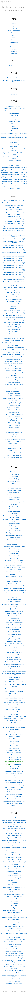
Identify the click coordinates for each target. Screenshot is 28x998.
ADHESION (14, 94)
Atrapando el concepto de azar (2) (14, 370)
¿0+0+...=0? (14, 905)
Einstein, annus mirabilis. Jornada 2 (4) (14, 260)
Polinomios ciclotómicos (14, 441)
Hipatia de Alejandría (14, 981)
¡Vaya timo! (14, 126)
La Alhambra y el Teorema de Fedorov (14, 939)
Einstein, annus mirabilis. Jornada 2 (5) (14, 274)
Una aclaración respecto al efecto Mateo (14, 567)
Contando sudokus (14, 294)
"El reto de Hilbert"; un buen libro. (14, 942)
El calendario (14, 558)
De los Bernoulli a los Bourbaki (14, 560)
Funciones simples (14, 207)
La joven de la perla (14, 609)
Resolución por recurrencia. (14, 794)
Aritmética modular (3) (14, 331)
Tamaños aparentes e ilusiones (14, 613)
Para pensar (14, 40)
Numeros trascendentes (14, 382)
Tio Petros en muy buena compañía (14, 347)
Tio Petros (7, 1)
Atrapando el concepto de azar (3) (14, 373)
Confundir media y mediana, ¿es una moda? (14, 926)
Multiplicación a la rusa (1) (14, 359)
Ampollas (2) (14, 115)
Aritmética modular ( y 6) (14, 327)
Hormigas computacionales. (14, 964)
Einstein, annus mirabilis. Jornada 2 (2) (14, 263)
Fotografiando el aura (14, 405)
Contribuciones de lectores (14, 871)
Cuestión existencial (14, 979)
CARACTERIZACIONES (14, 859)
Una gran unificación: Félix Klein (14, 970)
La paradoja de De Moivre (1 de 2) (14, 223)
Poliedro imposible (14, 474)
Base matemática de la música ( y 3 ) (14, 778)
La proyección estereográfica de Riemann (14, 828)
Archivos (14, 991)
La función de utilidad (14, 712)
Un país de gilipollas (14, 583)
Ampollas (14, 117)
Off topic (14, 49)
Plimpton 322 (14, 745)
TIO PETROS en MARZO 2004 (14, 691)
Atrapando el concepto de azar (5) (14, 368)
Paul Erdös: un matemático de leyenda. (14, 910)
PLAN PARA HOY (14, 714)
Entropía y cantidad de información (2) (14, 315)
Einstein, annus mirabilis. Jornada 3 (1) (14, 270)
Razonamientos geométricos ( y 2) (14, 771)
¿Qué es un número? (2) (14, 759)
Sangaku (14, 743)
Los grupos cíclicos (14, 450)
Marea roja (14, 504)
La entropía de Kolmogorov (14, 948)
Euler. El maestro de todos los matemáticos (14, 590)
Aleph (14, 908)
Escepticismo (14, 46)
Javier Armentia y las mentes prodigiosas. (14, 702)
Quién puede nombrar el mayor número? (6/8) (14, 172)
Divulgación (14, 51)
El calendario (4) (14, 549)
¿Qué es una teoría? (14, 695)
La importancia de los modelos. (14, 689)
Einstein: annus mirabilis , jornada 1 (14, 279)
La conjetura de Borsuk (14, 436)
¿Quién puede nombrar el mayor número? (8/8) (14, 167)
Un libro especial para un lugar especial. (14, 108)
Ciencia (14, 44)
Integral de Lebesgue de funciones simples (14, 202)
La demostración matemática (14, 928)
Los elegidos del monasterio (14, 533)
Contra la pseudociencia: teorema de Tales (14, 604)
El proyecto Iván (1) (14, 425)
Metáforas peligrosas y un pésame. (14, 384)
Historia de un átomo (14, 345)
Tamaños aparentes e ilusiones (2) (14, 611)
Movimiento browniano (14, 481)
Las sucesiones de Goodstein (14, 898)
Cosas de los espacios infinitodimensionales (14, 820)
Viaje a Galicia (14, 308)
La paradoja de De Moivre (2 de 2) (14, 221)
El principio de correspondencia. (14, 855)
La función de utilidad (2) (14, 707)
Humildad (14, 648)
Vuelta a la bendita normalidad (14, 709)
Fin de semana (14, 864)
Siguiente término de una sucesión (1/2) (14, 228)
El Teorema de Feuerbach (14, 659)
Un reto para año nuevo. (14, 460)
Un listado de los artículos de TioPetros (14, 303)
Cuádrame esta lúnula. (14, 400)
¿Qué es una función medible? (14, 209)
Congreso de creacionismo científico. (14, 322)
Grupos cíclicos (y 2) (14, 443)
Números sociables (14, 748)
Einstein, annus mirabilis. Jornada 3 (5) (14, 256)
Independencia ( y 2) (14, 842)
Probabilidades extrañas (14, 944)
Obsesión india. (14, 901)
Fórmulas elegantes (14, 618)
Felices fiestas (14, 472)
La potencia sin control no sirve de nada (14, 389)
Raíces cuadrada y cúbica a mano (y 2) (14, 287)
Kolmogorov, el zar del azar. (14, 750)
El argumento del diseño (14, 301)
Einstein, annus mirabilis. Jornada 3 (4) (14, 258)
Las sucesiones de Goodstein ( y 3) (14, 894)
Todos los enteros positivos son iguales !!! (14, 671)
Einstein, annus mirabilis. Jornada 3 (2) (14, 267)
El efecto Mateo (14, 606)
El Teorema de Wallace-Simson (14, 662)
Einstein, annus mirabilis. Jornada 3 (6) (14, 247)
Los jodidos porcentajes (14, 666)
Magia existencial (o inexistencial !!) (14, 586)
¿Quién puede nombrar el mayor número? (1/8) (14, 183)
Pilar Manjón (14, 476)
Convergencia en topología (14, 488)
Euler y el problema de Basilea (14, 576)
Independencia (14, 844)
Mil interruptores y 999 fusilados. (14, 414)
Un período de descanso (14, 634)
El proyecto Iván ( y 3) (14, 416)
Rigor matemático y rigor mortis (14, 535)
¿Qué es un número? (14, 766)
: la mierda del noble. (14, 764)
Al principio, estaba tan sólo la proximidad (14, 502)
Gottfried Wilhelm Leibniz (14, 599)
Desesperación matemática (14, 725)
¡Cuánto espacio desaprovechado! (14, 698)
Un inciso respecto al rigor (14, 495)
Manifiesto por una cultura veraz (14, 205)
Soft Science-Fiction (14, 615)
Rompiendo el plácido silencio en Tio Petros (14, 186)
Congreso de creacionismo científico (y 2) (14, 320)
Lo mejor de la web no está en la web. (14, 200)
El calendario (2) (14, 556)
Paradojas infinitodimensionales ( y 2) (14, 801)
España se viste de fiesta (14, 78)
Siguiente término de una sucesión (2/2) (14, 226)
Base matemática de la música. (14, 782)
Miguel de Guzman (14, 679)
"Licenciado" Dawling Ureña (14, 572)
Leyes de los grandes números (14, 700)
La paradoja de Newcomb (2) (14, 565)
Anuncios (14, 232)
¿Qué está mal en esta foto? (14, 826)
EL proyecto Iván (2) (14, 423)
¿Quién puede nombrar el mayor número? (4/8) (14, 177)
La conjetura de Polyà (14, 655)
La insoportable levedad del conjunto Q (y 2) (14, 862)
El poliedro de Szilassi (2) (14, 835)
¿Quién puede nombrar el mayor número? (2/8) (14, 181)
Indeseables (14, 53)
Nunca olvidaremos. (14, 165)
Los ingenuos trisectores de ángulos (14, 958)
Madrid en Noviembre (14, 523)
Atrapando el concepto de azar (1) (14, 377)
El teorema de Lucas (14, 868)
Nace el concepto (14, 509)
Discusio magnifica (14, 506)
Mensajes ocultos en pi (14, 946)
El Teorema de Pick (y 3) (14, 407)
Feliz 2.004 (14, 805)
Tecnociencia (14, 128)
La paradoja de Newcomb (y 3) (14, 562)
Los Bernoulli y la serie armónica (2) (14, 588)
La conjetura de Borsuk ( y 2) (14, 432)
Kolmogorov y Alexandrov (14, 931)
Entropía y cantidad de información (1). (14, 317)
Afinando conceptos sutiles (14, 579)
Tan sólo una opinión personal (14, 857)
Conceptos (14, 33)
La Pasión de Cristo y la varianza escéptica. (14, 684)
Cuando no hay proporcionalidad (14, 622)
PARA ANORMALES (14, 632)
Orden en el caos (14, 741)
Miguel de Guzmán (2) (14, 677)
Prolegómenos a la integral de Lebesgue (14, 212)
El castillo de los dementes (14, 693)
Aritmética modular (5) (14, 329)
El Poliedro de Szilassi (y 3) (14, 833)
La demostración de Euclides (14, 160)
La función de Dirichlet (14, 214)
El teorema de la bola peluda (14, 921)
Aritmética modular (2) (14, 333)
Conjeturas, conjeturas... (14, 657)
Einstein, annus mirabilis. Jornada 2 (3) (14, 276)
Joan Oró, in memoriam (14, 595)
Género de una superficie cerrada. (14, 787)
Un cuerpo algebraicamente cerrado (14, 457)
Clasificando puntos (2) (14, 497)
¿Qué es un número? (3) (14, 757)
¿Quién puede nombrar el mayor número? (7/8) (14, 170)
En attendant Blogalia (14, 380)
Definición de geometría (14, 641)
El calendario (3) (14, 551)
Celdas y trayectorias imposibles (14, 752)
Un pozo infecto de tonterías (14, 299)
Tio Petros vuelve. (14, 65)
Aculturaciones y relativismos (14, 627)
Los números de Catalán (14, 539)
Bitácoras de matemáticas (14, 789)
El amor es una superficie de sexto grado (14, 398)
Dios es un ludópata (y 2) (14, 878)
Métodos (14, 37)
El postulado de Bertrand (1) (14, 106)
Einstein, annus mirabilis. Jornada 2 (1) (14, 265)
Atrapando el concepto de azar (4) (14, 366)
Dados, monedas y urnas (14, 792)
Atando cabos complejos (14, 875)
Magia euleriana (14, 574)
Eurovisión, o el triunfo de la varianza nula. (14, 343)
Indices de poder (14, 526)
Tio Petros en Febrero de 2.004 (14, 734)
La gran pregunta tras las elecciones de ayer (14, 716)
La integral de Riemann (14, 216)
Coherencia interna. (14, 163)
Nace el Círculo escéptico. (14, 292)
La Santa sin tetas (14, 629)
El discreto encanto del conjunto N (14, 645)
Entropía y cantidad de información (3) (14, 313)
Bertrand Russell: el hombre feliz (14, 682)
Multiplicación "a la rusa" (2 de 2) (14, 361)
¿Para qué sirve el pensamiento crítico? (14, 439)
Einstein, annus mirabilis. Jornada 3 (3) (14, 250)
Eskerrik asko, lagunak (14, 511)
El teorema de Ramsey (14, 736)
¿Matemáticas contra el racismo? (14, 951)
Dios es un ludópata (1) (14, 880)
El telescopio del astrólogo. (14, 544)
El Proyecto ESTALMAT (14, 542)
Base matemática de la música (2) (14, 780)
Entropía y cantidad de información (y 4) (14, 310)
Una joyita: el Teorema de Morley (14, 955)
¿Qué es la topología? (14, 639)
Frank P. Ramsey (14, 739)
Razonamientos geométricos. (14, 773)
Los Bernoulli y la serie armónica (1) (14, 592)
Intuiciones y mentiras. (14, 915)
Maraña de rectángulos (14, 393)
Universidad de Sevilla (14, 352)
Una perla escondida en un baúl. (14, 643)
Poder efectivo (14, 528)
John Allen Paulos (14, 769)
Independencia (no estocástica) (14, 668)
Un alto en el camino (14, 912)
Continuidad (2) (14, 483)
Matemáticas (14, 42)
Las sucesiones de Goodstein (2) (14, 896)
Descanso (14, 513)
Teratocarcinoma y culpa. (14, 490)
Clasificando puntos (14, 499)
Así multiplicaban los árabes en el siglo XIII (14, 840)
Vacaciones (14, 686)
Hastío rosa (14, 650)
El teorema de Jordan (14, 972)
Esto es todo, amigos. (14, 188)
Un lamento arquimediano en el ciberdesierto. (14, 917)
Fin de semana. (14, 892)
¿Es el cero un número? (14, 919)
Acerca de (4, 991)
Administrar (23, 991)
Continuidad (14, 485)
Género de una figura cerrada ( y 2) (14, 785)
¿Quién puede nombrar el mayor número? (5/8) (14, 174)
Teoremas (14, 28)
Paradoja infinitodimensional (14, 803)
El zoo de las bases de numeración (14, 110)
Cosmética (14, 882)
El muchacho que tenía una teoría (14, 245)
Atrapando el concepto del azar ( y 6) (14, 363)
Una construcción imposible (14, 297)
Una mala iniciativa (14, 113)
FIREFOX (14, 285)
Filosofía (14, 23)
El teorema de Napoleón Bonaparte (14, 664)
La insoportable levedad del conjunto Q (14, 866)
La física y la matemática (14, 530)
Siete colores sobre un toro (14, 831)
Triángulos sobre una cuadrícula (14, 340)
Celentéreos (14, 124)
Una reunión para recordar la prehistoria (14, 386)
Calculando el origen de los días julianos (14, 546)
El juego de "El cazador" (14, 798)
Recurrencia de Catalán (14, 537)
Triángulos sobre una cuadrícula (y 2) (14, 338)
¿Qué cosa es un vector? (14, 620)
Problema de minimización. (14, 625)
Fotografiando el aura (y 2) (14, 403)
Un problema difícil (14, 636)
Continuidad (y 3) (14, 479)
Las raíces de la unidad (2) (14, 453)
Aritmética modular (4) (14, 324)
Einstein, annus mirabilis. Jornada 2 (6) (14, 272)
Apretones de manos (14, 937)
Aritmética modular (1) (14, 336)
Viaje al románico (14, 427)
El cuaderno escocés (14, 885)
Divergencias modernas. (14, 581)
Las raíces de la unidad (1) (14, 455)
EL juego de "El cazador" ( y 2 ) (14, 796)
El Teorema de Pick (14, 412)
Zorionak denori (14, 818)
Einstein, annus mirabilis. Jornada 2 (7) (14, 239)
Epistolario (14, 306)
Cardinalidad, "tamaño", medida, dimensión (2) (14, 350)
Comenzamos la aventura (14, 448)
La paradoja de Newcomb (14, 569)
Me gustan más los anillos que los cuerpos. (14, 887)
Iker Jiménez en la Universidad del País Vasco (14, 356)
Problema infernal (14, 729)
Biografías (14, 26)
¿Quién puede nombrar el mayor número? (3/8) (14, 179)
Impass (14, 430)
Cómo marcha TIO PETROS (14, 652)
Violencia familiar (14, 446)
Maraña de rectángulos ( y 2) (14, 391)
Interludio (14, 375)
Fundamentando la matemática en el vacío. (14, 755)
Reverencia (14, 924)
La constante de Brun (14, 705)
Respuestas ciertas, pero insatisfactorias (14, 230)
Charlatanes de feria (14, 889)
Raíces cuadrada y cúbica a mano (14, 290)
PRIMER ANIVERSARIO (14, 396)
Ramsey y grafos (14, 732)
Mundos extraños (14, 492)
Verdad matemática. (14, 775)
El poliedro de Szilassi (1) (14, 838)
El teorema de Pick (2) (14, 409)
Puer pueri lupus (14, 553)
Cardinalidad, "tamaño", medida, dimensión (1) (14, 354)
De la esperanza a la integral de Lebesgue (14, 219)
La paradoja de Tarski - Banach (14, 953)
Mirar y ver (14, 434)
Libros (14, 35)
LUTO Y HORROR (14, 722)
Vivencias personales (14, 30)
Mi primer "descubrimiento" (14, 983)
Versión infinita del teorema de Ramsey (14, 727)
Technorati (14, 131)
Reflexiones (14, 597)
